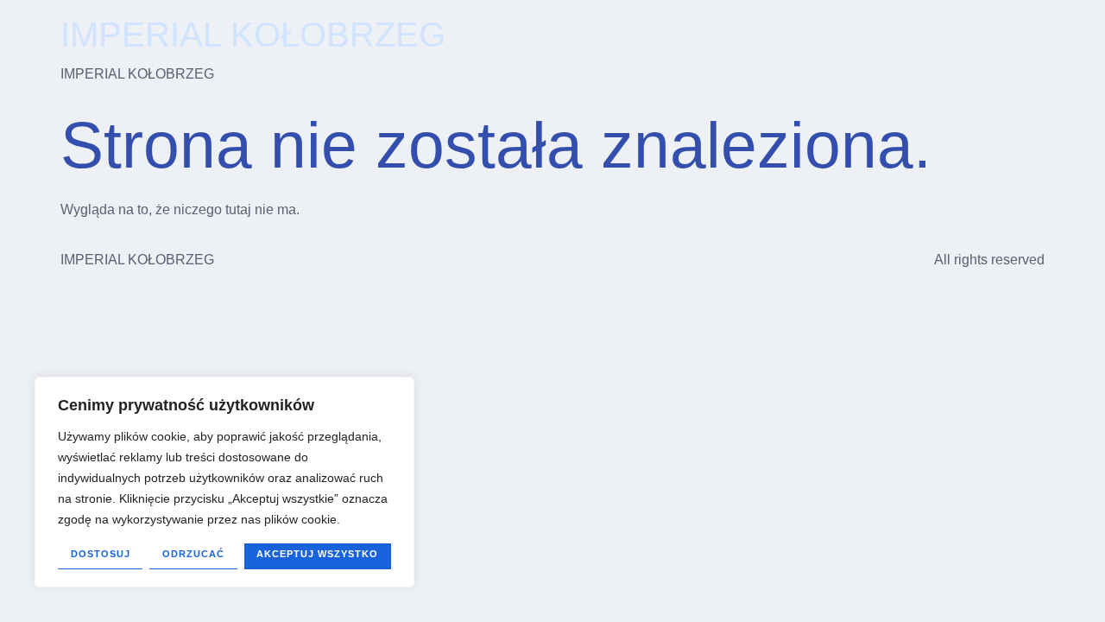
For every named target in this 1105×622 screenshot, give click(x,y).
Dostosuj (100, 554)
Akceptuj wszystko (317, 554)
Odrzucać (193, 554)
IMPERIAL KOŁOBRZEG (252, 35)
